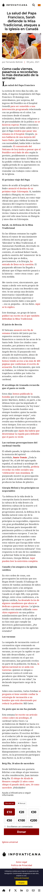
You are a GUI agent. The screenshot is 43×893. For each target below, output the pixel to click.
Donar (21, 832)
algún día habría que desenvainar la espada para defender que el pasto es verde (21, 433)
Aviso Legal (21, 862)
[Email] (33, 890)
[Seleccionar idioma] (39, 5)
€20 (21, 812)
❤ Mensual (21, 803)
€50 (9, 820)
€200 (33, 820)
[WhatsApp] (27, 890)
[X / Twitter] (15, 890)
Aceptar (21, 883)
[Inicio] (4, 890)
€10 (9, 812)
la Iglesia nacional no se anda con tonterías (20, 666)
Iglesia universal (10, 842)
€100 (21, 820)
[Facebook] (9, 890)
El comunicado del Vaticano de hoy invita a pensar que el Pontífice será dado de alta (21, 149)
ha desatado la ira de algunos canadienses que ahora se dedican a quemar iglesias (20, 603)
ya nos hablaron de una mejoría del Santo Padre (19, 137)
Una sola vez (9, 803)
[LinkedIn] (21, 890)
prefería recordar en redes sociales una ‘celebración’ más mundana (20, 469)
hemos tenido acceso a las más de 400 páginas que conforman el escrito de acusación (21, 364)
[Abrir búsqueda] (34, 5)
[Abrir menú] (39, 890)
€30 (33, 812)
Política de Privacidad (21, 865)
